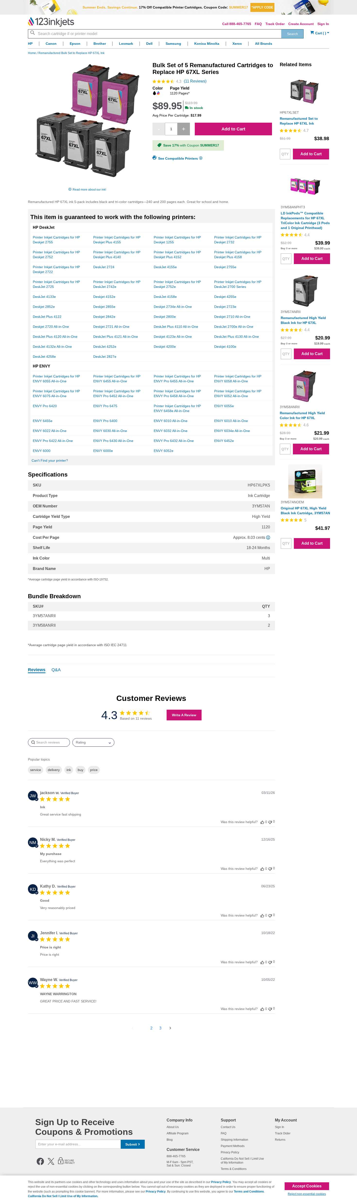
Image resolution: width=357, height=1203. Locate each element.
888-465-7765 (240, 24)
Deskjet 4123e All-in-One (173, 337)
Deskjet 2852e (44, 307)
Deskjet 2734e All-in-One (173, 307)
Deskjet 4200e (165, 347)
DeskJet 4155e (165, 267)
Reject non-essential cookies (307, 1194)
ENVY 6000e (103, 451)
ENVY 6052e (163, 451)
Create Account (301, 24)
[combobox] (166, 33)
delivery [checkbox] (54, 770)
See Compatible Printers (178, 158)
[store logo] (51, 22)
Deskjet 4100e (225, 347)
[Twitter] (51, 1164)
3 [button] (160, 1028)
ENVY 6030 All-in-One (110, 431)
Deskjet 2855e (104, 307)
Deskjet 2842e (104, 317)
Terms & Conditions (233, 1169)
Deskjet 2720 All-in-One (51, 327)
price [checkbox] (94, 770)
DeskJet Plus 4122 (47, 317)
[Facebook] (40, 1164)
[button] (262, 822)
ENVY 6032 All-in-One (170, 431)
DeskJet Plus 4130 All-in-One (236, 337)
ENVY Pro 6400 (105, 421)
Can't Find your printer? (50, 460)
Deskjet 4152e (104, 297)
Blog (170, 1139)
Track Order (275, 24)
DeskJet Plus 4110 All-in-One (176, 327)
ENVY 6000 (42, 451)
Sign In (323, 24)
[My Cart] (319, 33)
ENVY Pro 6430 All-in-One (113, 441)
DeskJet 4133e (44, 297)
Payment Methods (233, 1146)
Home (32, 53)
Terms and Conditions (249, 1191)
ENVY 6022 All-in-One (50, 431)
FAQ (258, 24)
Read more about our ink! (89, 189)
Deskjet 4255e (225, 297)
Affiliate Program (177, 1133)
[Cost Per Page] (268, 537)
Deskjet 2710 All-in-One (232, 317)
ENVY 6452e (224, 441)
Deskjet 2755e (225, 267)
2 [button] (151, 1028)
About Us (173, 1127)
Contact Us (228, 1127)
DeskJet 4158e (165, 297)
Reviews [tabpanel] (36, 670)
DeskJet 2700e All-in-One (233, 327)
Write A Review (184, 715)
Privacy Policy (230, 1152)
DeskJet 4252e (104, 347)
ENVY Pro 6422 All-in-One (53, 441)
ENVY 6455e (42, 421)
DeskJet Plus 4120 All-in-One (55, 337)
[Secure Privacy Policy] (66, 1164)
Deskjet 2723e (225, 307)
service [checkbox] (35, 770)
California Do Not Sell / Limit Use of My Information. (63, 1196)
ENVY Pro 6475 (105, 406)
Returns (280, 1139)
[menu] (178, 45)
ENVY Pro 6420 (45, 406)
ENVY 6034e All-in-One (232, 431)
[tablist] (151, 670)
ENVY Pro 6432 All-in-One (174, 441)
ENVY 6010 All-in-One (170, 421)
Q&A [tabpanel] (56, 670)
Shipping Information (234, 1139)
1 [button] (142, 1028)
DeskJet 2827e (104, 356)
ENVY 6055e (224, 406)
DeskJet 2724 (103, 267)
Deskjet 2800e (165, 317)
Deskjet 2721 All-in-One (111, 327)
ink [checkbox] (69, 770)
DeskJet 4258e (44, 356)
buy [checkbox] (80, 770)
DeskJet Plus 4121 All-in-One (115, 337)
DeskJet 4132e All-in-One (52, 347)
